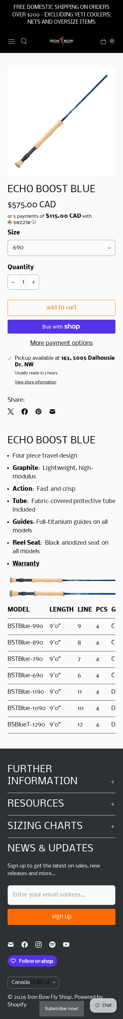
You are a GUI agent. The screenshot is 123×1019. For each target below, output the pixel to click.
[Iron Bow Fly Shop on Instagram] (42, 944)
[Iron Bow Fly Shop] (62, 41)
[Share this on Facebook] (25, 411)
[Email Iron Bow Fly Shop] (14, 944)
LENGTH (62, 610)
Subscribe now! (61, 1008)
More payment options (61, 343)
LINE (85, 610)
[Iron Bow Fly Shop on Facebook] (28, 944)
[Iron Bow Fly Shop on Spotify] (56, 944)
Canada (31, 983)
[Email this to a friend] (52, 411)
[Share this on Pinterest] (38, 411)
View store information (35, 382)
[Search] (24, 41)
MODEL (19, 610)
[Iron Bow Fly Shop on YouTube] (70, 944)
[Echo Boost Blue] (61, 122)
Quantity (21, 267)
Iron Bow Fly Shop (49, 997)
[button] (61, 219)
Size (14, 233)
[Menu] (11, 41)
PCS (102, 610)
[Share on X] (13, 411)
